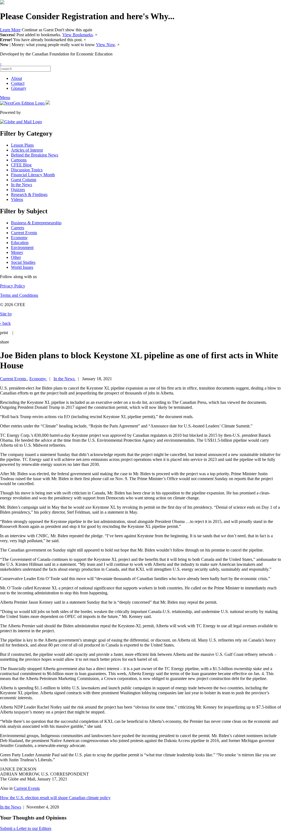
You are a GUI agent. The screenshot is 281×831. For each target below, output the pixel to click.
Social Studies (23, 262)
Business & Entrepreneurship (36, 222)
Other (16, 257)
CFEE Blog (21, 165)
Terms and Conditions (19, 295)
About (16, 78)
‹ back (5, 323)
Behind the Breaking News (34, 155)
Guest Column (23, 179)
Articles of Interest (27, 150)
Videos (17, 199)
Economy (19, 237)
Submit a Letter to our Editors (25, 828)
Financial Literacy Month (33, 174)
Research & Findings (29, 194)
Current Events (24, 232)
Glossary (18, 88)
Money (17, 252)
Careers (17, 227)
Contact (17, 83)
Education (20, 242)
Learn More (10, 29)
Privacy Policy (12, 286)
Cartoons (19, 160)
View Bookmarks (77, 34)
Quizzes (18, 189)
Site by (6, 314)
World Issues (22, 267)
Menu (5, 97)
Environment (22, 247)
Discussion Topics (27, 169)
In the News (21, 184)
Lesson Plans (22, 145)
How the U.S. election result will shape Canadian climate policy (55, 797)
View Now (105, 44)
